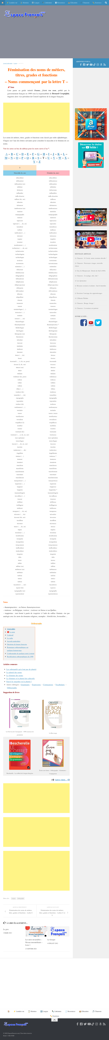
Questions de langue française (17, 644)
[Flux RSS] (104, 64)
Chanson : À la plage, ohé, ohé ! (87, 276)
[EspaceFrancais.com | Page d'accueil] (24, 14)
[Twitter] (87, 64)
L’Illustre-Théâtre (82, 298)
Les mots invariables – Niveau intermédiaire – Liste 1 (34, 942)
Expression (36, 684)
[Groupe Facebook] (84, 64)
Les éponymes (81, 281)
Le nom (15, 63)
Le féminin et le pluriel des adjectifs (20, 678)
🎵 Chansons (84, 2)
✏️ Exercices (96, 2)
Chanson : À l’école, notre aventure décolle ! (92, 258)
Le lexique (51, 939)
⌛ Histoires (24, 2)
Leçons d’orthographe (7, 63)
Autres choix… (61, 779)
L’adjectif (10, 635)
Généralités (11, 629)
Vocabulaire (60, 684)
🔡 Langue (35, 2)
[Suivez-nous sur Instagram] (97, 64)
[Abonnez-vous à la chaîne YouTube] (90, 325)
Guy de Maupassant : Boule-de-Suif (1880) (91, 271)
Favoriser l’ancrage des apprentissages (89, 293)
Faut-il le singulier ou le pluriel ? (19, 681)
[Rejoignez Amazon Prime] (101, 64)
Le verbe (10, 638)
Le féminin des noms (14, 675)
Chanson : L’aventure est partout (87, 308)
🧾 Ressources (60, 2)
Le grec (6, 929)
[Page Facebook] (80, 64)
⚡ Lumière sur (12, 2)
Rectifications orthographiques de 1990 (20, 656)
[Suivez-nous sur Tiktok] (94, 64)
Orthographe (12, 687)
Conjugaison (48, 684)
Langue (13, 898)
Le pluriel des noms (14, 672)
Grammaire (25, 684)
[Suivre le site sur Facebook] (83, 325)
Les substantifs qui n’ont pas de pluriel (21, 669)
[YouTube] (91, 64)
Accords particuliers (13, 641)
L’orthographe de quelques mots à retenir (20, 653)
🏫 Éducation (72, 2)
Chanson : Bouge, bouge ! (85, 303)
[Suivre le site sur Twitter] (98, 325)
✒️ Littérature (47, 2)
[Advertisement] (54, 39)
